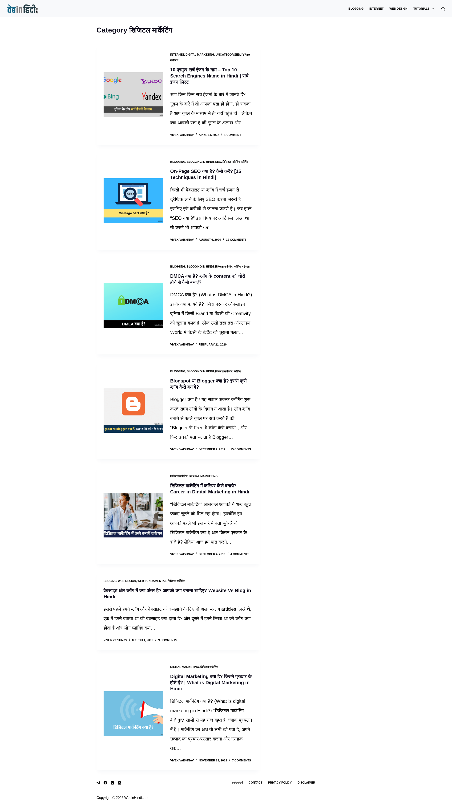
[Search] (443, 9)
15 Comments (240, 449)
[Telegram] (98, 783)
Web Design (127, 581)
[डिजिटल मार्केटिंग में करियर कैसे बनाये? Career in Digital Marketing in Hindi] (133, 515)
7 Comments (241, 760)
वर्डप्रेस (246, 266)
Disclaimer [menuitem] (306, 782)
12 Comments (236, 239)
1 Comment (232, 135)
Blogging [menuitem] (355, 8)
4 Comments (239, 554)
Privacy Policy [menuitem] (280, 782)
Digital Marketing (200, 54)
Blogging (177, 161)
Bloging (110, 581)
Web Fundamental (151, 581)
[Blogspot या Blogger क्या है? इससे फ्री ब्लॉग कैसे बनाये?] (133, 410)
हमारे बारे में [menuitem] (237, 782)
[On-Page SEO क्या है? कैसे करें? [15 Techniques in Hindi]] (133, 200)
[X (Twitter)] (119, 783)
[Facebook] (105, 783)
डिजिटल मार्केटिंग (231, 161)
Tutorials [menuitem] (421, 8)
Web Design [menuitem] (398, 8)
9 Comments (167, 640)
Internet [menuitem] (376, 8)
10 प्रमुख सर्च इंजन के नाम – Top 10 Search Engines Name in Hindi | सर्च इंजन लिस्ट (209, 76)
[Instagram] (112, 783)
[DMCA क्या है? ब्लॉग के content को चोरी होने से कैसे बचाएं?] (133, 305)
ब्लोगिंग (244, 161)
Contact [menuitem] (255, 782)
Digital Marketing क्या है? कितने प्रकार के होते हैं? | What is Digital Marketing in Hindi (211, 682)
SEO (218, 161)
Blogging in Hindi (200, 161)
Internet (177, 54)
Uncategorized (228, 54)
